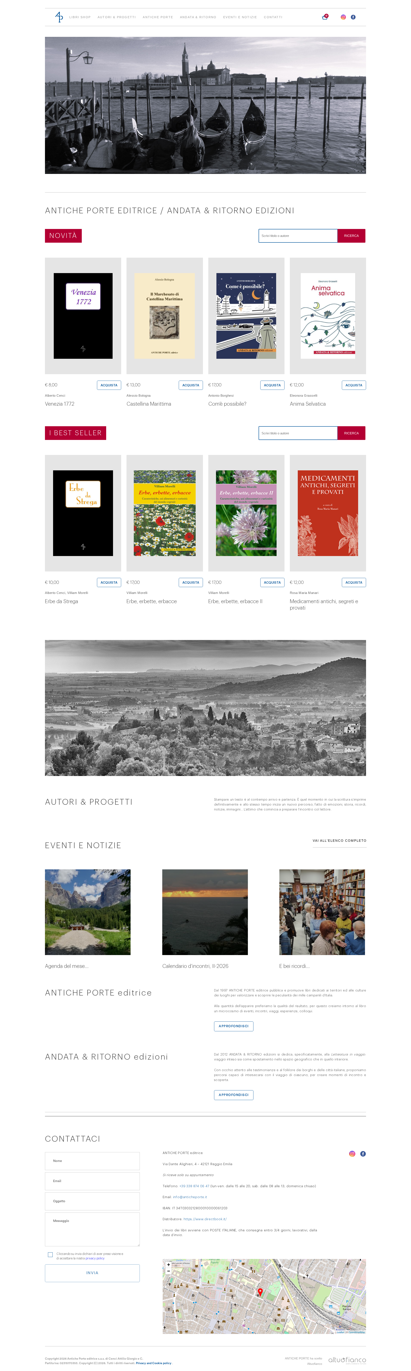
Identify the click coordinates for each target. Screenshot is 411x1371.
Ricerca (351, 236)
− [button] (168, 1271)
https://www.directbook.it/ (205, 1219)
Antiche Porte (158, 17)
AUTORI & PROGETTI (117, 17)
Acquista (109, 385)
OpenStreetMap (356, 1332)
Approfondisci (234, 1026)
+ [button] (168, 1264)
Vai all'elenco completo (340, 840)
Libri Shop (80, 17)
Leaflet (340, 1332)
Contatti (273, 17)
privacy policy (95, 1258)
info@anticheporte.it (190, 1197)
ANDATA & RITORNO (198, 17)
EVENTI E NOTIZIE (240, 17)
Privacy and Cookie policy (153, 1363)
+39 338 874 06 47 (195, 1186)
